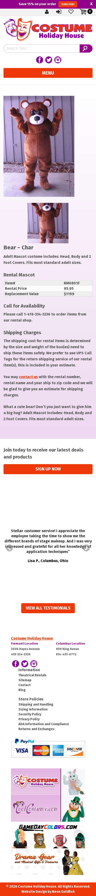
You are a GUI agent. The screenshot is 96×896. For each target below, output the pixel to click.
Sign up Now (48, 469)
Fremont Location (24, 643)
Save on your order (46, 4)
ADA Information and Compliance (43, 724)
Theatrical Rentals (32, 675)
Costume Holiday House (32, 638)
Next (86, 548)
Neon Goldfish (63, 892)
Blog (22, 690)
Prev (9, 548)
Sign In (62, 11)
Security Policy (29, 714)
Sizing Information (33, 709)
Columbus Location (70, 643)
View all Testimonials (48, 608)
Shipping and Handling (35, 704)
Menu (48, 73)
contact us (28, 377)
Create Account (50, 11)
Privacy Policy (29, 719)
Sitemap (24, 680)
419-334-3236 (21, 654)
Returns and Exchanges (36, 729)
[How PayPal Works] (48, 748)
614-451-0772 (66, 654)
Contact (24, 685)
